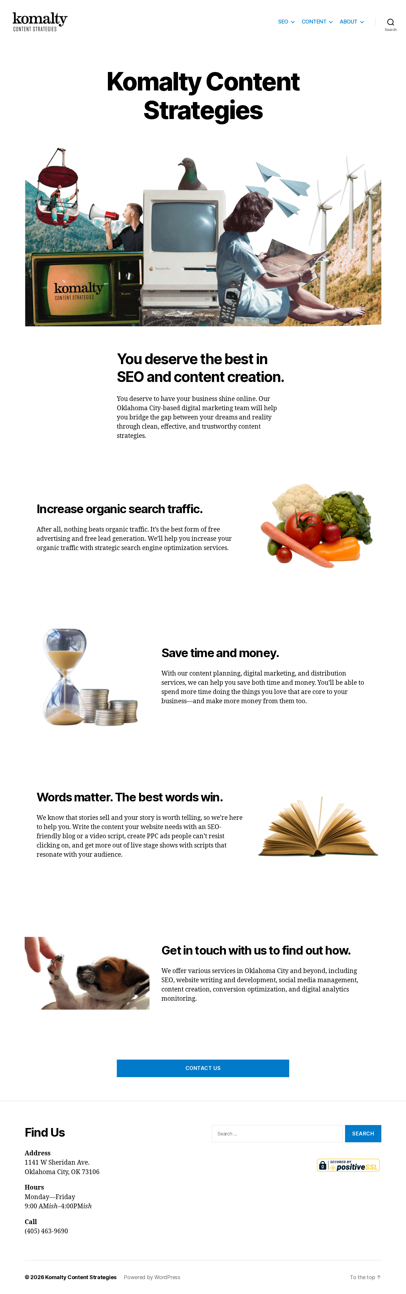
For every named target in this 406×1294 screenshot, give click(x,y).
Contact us (203, 1068)
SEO (283, 21)
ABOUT (349, 21)
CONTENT (314, 21)
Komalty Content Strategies (81, 1277)
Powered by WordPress (152, 1277)
